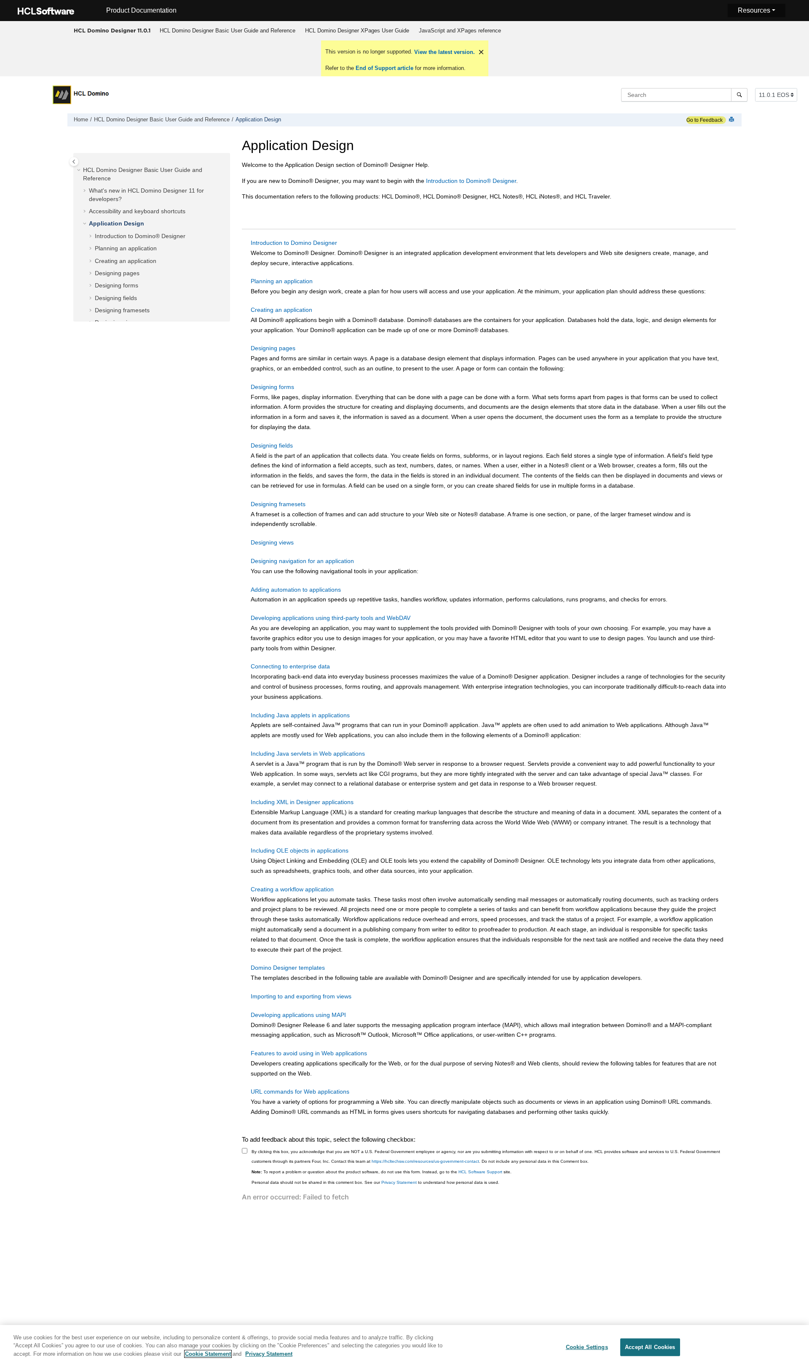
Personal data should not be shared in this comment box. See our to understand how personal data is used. (375, 1182)
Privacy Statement (399, 1182)
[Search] (739, 95)
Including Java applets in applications (300, 715)
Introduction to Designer (471, 180)
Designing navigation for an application (302, 561)
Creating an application (125, 261)
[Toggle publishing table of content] (74, 161)
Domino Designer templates (288, 967)
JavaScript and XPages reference (460, 30)
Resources (754, 10)
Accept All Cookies (650, 1347)
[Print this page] (732, 120)
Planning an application (126, 248)
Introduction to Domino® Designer (140, 236)
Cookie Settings (587, 1347)
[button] (79, 170)
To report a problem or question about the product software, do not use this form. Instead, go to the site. (382, 1172)
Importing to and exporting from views (301, 996)
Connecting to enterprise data (290, 666)
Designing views (272, 542)
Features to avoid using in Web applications (309, 1053)
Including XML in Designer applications (302, 802)
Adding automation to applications (296, 589)
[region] (404, 1346)
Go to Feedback (704, 120)
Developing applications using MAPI (298, 1014)
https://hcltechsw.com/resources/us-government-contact (425, 1161)
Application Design (258, 120)
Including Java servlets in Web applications (308, 753)
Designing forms (116, 285)
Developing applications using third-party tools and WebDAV (330, 617)
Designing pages (117, 273)
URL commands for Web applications (300, 1091)
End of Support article (384, 68)
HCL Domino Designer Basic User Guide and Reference (227, 30)
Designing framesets (122, 310)
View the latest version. (444, 52)
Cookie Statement (208, 1354)
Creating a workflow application (292, 889)
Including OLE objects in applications (299, 850)
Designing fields (116, 298)
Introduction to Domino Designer (294, 242)
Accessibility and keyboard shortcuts (137, 211)
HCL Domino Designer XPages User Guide (357, 30)
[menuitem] (227, 31)
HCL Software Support (480, 1172)
